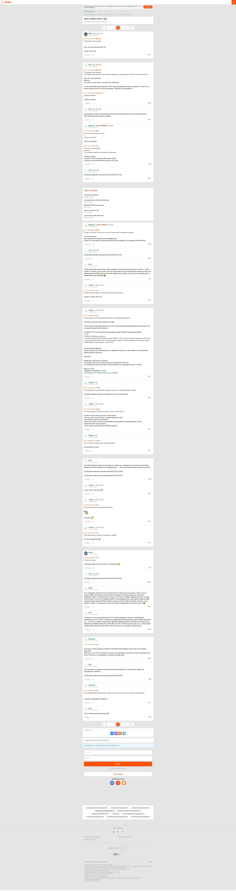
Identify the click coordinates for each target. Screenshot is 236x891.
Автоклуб (92, 14)
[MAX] (116, 733)
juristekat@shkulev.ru (136, 878)
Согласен (148, 7)
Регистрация (118, 774)
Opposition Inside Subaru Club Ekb (122, 14)
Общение (86, 14)
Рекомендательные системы (91, 881)
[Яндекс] (118, 783)
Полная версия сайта (91, 837)
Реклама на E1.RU (124, 837)
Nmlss (90, 552)
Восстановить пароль (118, 768)
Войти (118, 764)
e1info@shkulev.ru (125, 878)
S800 (90, 33)
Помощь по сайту (90, 839)
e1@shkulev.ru (104, 876)
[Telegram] (124, 733)
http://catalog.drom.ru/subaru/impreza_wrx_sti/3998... (101, 373)
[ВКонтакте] (112, 733)
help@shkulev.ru (96, 879)
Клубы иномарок (107, 14)
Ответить (87, 55)
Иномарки (99, 14)
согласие (140, 6)
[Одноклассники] (120, 733)
